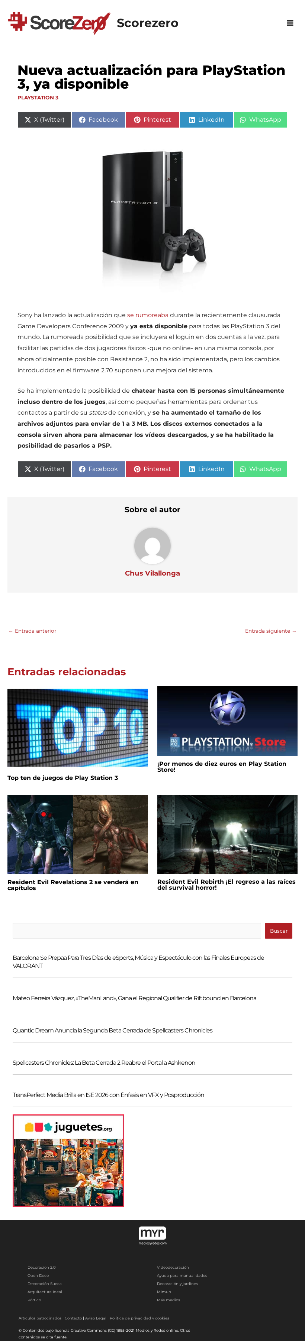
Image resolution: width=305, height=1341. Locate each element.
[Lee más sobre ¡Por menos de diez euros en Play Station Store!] (227, 720)
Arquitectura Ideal (45, 1291)
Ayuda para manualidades (182, 1275)
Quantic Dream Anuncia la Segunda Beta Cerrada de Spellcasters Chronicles (112, 1030)
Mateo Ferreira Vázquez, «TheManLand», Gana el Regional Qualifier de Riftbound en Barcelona (134, 998)
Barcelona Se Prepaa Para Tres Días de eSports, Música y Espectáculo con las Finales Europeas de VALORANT (138, 961)
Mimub (164, 1291)
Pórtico (34, 1300)
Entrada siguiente (271, 631)
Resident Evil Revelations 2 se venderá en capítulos (72, 885)
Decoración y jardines (177, 1283)
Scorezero (148, 23)
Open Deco (38, 1275)
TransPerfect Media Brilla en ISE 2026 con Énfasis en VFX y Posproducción (108, 1094)
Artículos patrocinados (40, 1318)
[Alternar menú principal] (290, 22)
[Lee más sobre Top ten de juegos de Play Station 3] (77, 727)
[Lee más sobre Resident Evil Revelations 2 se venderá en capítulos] (77, 834)
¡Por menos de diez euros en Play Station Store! (221, 766)
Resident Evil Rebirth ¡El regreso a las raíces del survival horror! (226, 884)
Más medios (168, 1300)
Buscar (279, 931)
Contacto (73, 1318)
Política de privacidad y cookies (139, 1318)
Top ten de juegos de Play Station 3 (62, 777)
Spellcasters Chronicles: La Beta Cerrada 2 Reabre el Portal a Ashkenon (104, 1062)
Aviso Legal (95, 1318)
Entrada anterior (32, 631)
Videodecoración (173, 1267)
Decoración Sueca (45, 1283)
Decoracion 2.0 (42, 1267)
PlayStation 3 (37, 98)
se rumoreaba (147, 315)
